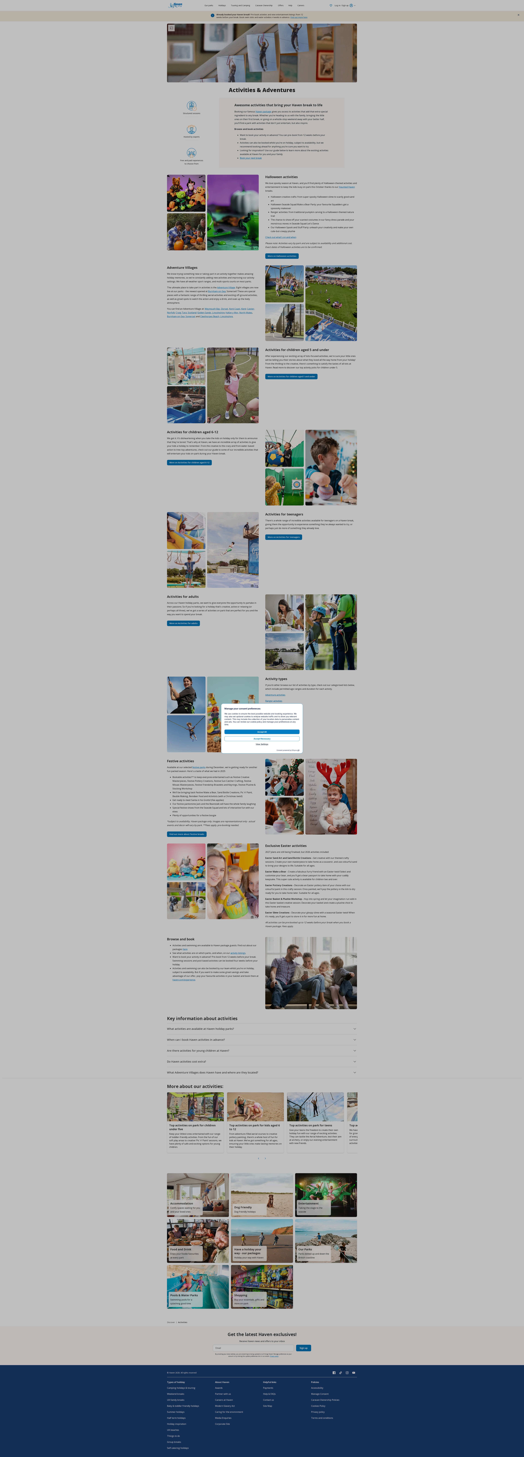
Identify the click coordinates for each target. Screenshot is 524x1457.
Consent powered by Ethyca (287, 750)
